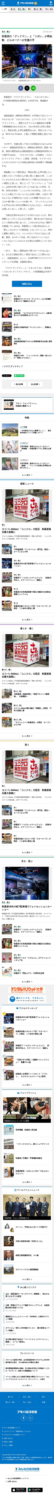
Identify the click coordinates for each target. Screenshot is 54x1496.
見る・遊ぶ (21, 9)
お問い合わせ (8, 1438)
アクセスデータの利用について (14, 1435)
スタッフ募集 (8, 1445)
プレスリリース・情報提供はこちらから (17, 1431)
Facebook (23, 1418)
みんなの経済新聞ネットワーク (27, 1470)
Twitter (30, 1418)
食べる (13, 9)
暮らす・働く (38, 9)
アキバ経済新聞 (25, 3)
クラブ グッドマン (12, 366)
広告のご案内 (8, 1442)
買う (29, 9)
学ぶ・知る (49, 9)
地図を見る (27, 284)
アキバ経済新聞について (12, 1428)
